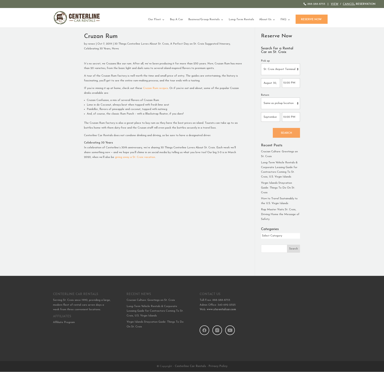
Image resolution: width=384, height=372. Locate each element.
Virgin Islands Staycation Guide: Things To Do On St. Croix (278, 188)
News (115, 48)
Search (286, 133)
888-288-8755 (316, 4)
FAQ (283, 19)
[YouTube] (230, 330)
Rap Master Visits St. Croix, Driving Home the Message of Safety (280, 214)
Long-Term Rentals (241, 19)
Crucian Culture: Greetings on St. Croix (151, 300)
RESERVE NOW (311, 19)
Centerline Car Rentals (190, 366)
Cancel (349, 4)
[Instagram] (217, 330)
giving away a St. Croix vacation (135, 157)
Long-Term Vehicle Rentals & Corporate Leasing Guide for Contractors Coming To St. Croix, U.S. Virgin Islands (155, 311)
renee (91, 43)
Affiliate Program (64, 322)
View (334, 4)
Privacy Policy (218, 366)
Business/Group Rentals (204, 19)
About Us (265, 19)
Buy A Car (176, 19)
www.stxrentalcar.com (221, 309)
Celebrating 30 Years (97, 48)
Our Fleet (154, 19)
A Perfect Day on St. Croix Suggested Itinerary (200, 43)
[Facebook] (204, 330)
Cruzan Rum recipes (155, 88)
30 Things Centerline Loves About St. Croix (141, 43)
